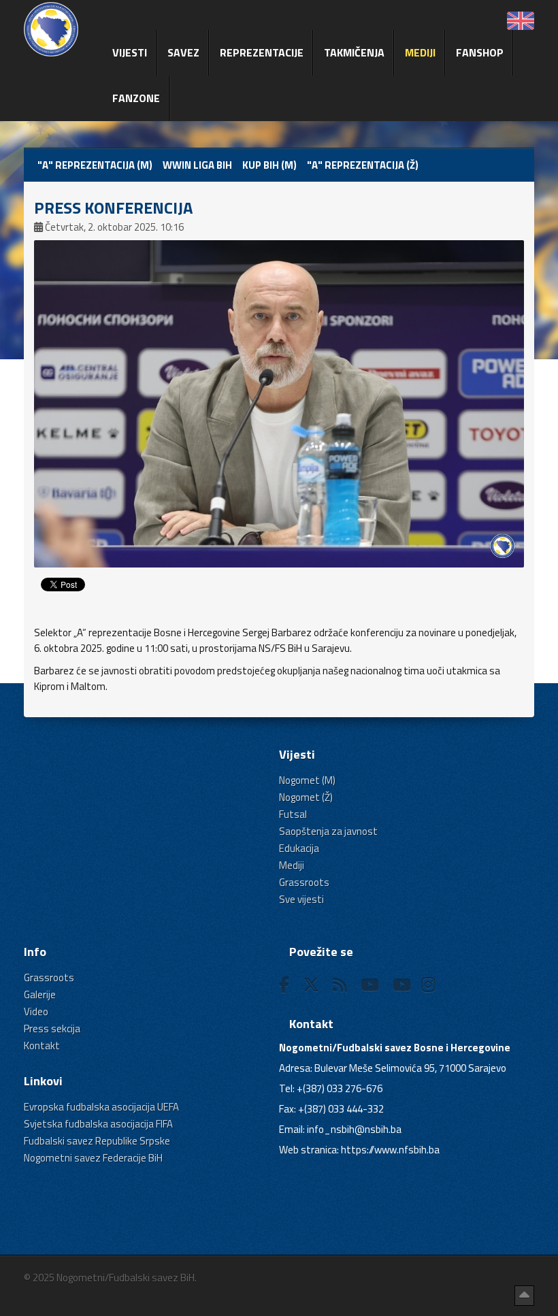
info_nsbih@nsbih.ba (354, 1129)
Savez (183, 52)
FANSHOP (480, 52)
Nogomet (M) (307, 780)
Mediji (420, 52)
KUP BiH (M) (269, 165)
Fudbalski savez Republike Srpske (97, 1141)
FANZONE (136, 98)
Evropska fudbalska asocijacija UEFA (101, 1107)
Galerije (40, 994)
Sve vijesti (301, 899)
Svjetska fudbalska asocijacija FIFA (98, 1124)
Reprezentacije (261, 52)
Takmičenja (354, 52)
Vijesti (129, 52)
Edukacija (299, 848)
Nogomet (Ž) (306, 797)
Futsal (293, 814)
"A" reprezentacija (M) (94, 165)
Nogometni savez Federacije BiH (93, 1158)
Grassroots (304, 882)
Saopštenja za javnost (328, 831)
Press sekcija (52, 1028)
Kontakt (42, 1045)
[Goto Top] (524, 1295)
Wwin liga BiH (197, 165)
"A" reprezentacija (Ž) (363, 165)
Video (36, 1011)
